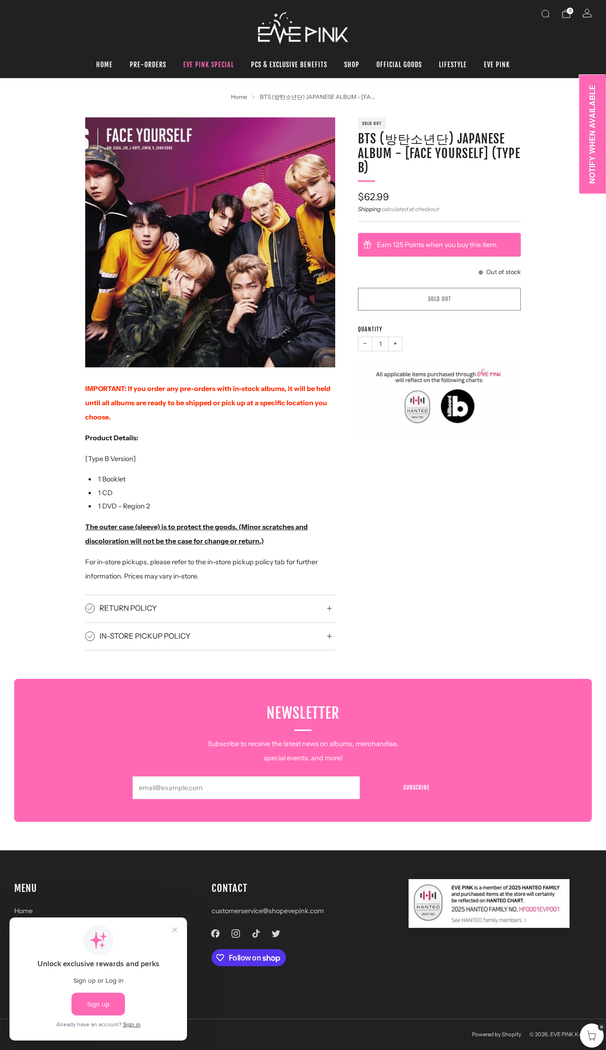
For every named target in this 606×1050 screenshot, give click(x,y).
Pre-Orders (148, 65)
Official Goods (399, 65)
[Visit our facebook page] (215, 934)
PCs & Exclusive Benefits (289, 65)
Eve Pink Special (208, 65)
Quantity (370, 329)
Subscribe (416, 787)
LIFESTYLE (453, 65)
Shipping (369, 209)
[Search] (545, 13)
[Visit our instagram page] (235, 934)
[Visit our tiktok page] (256, 934)
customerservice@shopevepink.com (268, 911)
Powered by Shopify (496, 1034)
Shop (351, 65)
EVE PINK (497, 65)
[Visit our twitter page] (276, 934)
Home (104, 65)
